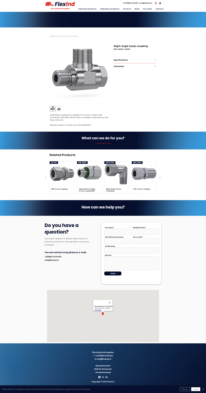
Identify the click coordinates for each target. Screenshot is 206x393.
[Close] (203, 389)
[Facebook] (99, 377)
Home (52, 36)
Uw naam (109, 227)
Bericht (108, 255)
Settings (185, 389)
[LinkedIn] (106, 377)
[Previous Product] (46, 177)
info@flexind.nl (145, 3)
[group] (103, 177)
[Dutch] (155, 3)
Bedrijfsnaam (139, 227)
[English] (159, 3)
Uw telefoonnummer (114, 237)
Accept (195, 389)
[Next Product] (160, 177)
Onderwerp (110, 246)
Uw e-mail (137, 237)
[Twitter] (103, 377)
